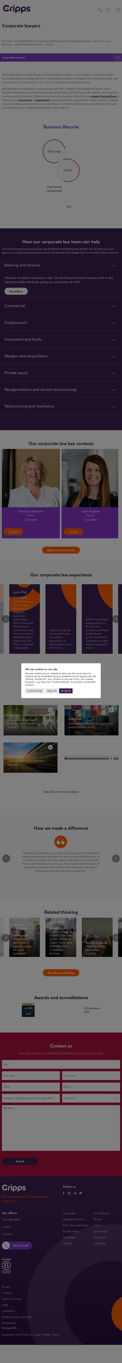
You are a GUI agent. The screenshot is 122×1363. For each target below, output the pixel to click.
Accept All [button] (66, 691)
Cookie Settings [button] (34, 691)
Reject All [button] (51, 691)
